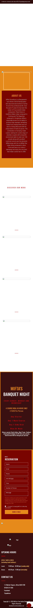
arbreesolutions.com (19, 606)
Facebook (7, 590)
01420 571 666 (8, 588)
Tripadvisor (7, 593)
